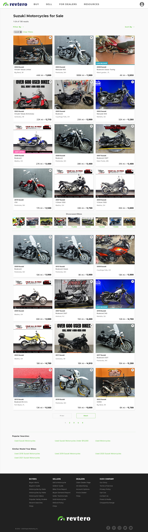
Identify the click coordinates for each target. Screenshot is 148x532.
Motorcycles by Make (37, 493)
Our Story (103, 482)
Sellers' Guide (58, 486)
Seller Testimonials (60, 496)
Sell (49, 4)
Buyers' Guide (34, 486)
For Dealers (68, 4)
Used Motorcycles (102, 441)
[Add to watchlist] (50, 37)
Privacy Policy (105, 489)
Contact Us (104, 496)
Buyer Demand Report (61, 493)
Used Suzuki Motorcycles (24, 441)
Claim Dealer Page (83, 482)
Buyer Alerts (34, 482)
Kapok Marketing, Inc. (31, 529)
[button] (16, 32)
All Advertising (82, 486)
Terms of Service (106, 486)
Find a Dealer (81, 493)
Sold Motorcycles (59, 499)
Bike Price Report (60, 489)
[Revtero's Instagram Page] (119, 528)
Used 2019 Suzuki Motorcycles (67, 453)
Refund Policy (58, 503)
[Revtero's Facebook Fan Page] (108, 528)
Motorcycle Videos (36, 496)
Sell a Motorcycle (59, 482)
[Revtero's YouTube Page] (131, 528)
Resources (91, 4)
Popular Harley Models (38, 499)
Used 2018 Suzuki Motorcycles (27, 453)
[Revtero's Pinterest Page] (114, 528)
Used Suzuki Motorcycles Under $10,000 (71, 441)
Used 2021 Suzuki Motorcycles (27, 458)
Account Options (82, 489)
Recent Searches (36, 503)
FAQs (31, 506)
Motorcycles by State (37, 489)
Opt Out (103, 493)
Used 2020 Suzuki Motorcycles (108, 453)
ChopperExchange (107, 503)
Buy (36, 4)
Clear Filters (28, 32)
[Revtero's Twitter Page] (125, 528)
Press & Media (105, 499)
